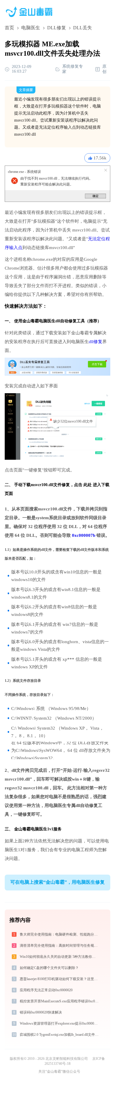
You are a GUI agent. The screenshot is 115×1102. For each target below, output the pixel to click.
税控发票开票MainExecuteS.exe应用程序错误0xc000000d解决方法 (60, 1001)
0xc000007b (83, 535)
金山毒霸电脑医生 (30, 829)
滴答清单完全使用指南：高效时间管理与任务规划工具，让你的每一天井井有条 (60, 945)
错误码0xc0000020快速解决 (41, 1012)
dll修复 (95, 341)
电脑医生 (30, 27)
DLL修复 (56, 27)
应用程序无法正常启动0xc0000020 (46, 990)
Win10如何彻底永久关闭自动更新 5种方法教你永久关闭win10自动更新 (60, 957)
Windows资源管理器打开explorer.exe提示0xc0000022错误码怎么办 (60, 1023)
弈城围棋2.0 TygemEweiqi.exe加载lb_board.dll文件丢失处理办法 (60, 1035)
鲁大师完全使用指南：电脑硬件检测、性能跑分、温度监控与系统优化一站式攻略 (60, 934)
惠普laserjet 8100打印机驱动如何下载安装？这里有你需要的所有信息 (60, 979)
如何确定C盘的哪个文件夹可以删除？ (49, 968)
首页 (9, 27)
